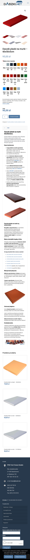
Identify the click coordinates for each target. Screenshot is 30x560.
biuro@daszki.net (15, 481)
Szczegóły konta (7, 510)
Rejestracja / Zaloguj (8, 507)
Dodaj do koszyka (14, 116)
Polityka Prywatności (20, 556)
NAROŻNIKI (9, 265)
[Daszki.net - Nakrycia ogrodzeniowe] (15, 3)
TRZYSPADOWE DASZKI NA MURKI (14, 256)
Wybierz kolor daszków (9, 61)
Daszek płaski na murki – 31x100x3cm (12, 449)
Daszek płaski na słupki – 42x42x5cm (12, 382)
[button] (25, 10)
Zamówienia (6, 516)
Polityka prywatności (8, 519)
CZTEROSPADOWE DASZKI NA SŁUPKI (14, 259)
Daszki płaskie (10, 122)
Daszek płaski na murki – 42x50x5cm (12, 415)
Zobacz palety (6, 103)
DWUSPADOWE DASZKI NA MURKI (14, 254)
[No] (28, 554)
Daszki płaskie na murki (19, 122)
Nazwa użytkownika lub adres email (11, 530)
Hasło (4, 535)
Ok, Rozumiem (8, 556)
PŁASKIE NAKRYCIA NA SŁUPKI (13, 263)
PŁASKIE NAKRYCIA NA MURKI (13, 261)
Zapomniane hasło (7, 513)
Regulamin (5, 522)
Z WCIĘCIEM (9, 268)
